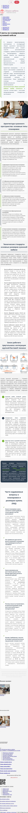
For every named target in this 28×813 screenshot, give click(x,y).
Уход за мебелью (3, 810)
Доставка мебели (6, 757)
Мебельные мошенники (5, 807)
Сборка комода (6, 793)
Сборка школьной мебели (6, 768)
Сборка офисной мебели (5, 764)
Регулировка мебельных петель (7, 803)
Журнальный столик (7, 791)
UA (11, 2)
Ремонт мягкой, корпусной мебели (8, 770)
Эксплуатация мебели (7, 758)
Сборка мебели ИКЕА (5, 766)
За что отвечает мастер (8, 753)
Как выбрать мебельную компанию (8, 801)
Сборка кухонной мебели (6, 762)
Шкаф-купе (5, 792)
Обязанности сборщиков (8, 752)
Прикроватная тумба (7, 794)
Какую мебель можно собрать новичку (8, 805)
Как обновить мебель (4, 799)
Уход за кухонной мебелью (8, 759)
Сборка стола (6, 789)
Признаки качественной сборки (10, 756)
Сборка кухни (6, 788)
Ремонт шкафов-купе (5, 773)
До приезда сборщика (7, 755)
